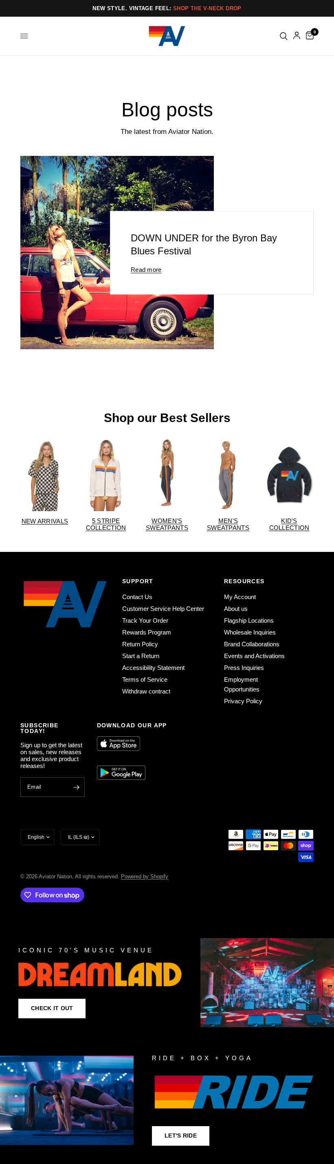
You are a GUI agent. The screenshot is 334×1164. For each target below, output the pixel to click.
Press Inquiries (244, 667)
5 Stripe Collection (106, 524)
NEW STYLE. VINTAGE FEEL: (167, 8)
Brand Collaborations (251, 644)
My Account (240, 596)
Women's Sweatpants (167, 524)
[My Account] (296, 36)
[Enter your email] (76, 787)
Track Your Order (145, 620)
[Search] (283, 36)
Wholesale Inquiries (250, 632)
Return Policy (140, 644)
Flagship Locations (249, 620)
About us (236, 608)
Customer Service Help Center (163, 608)
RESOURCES (244, 581)
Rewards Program (146, 632)
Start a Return (140, 655)
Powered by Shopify (144, 876)
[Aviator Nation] (167, 983)
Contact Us (137, 596)
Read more (146, 269)
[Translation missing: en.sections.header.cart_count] (308, 36)
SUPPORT (138, 581)
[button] (52, 1008)
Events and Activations (254, 655)
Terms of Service (144, 679)
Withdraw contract (146, 691)
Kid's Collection (289, 524)
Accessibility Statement (153, 667)
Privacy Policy (243, 701)
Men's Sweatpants (228, 524)
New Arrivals (45, 521)
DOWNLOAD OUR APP (132, 725)
